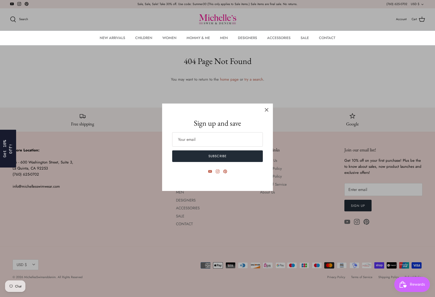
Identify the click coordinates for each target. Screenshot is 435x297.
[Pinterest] (225, 171)
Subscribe (217, 156)
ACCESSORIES (279, 37)
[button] (8, 149)
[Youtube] (210, 171)
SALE (305, 37)
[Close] (266, 109)
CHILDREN (143, 37)
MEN (224, 37)
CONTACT (327, 37)
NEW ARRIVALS (112, 37)
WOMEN (169, 37)
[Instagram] (218, 171)
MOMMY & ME (198, 37)
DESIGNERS (247, 37)
